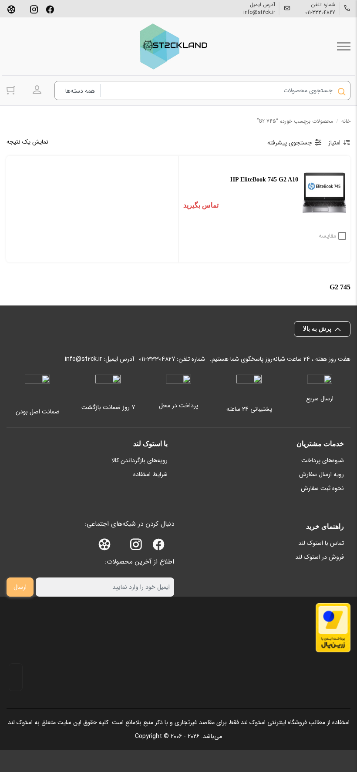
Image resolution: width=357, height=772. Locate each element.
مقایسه (327, 236)
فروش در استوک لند (319, 557)
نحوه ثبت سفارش (322, 488)
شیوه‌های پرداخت (322, 460)
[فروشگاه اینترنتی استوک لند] (172, 46)
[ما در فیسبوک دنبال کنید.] (50, 9)
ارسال (20, 587)
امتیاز (334, 143)
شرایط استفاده (150, 474)
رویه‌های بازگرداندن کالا (139, 460)
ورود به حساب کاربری (37, 90)
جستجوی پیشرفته (289, 143)
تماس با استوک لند (321, 543)
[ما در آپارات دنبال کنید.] (11, 9)
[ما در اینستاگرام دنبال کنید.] (34, 9)
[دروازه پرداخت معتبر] (333, 627)
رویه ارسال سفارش (321, 474)
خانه (345, 121)
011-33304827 (320, 13)
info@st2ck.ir (259, 13)
